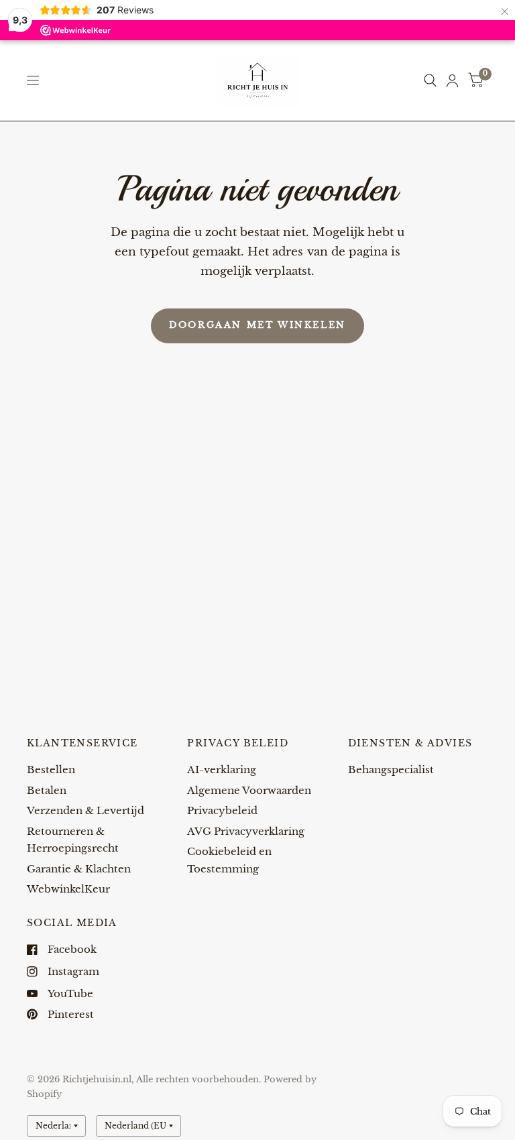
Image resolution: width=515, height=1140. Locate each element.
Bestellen (51, 769)
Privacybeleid (222, 810)
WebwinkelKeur (68, 888)
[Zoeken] (430, 80)
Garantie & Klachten (79, 868)
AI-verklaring (221, 769)
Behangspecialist (391, 769)
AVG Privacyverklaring (245, 831)
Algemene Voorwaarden (249, 790)
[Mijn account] (452, 80)
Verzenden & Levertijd (85, 810)
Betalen (46, 790)
